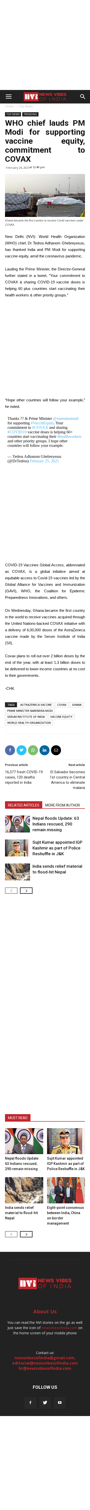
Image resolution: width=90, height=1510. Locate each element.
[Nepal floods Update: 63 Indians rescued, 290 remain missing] (17, 824)
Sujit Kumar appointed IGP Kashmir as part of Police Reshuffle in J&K (57, 848)
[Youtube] (60, 1403)
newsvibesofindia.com (59, 1327)
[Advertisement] (45, 45)
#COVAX (40, 427)
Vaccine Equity (61, 717)
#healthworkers (69, 436)
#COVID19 (17, 432)
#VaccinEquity (42, 423)
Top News (25, 106)
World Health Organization (29, 723)
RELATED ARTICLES (23, 805)
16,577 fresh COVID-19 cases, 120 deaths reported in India (24, 777)
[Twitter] (45, 1403)
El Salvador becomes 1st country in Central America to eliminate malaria (67, 780)
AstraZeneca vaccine (36, 705)
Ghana (77, 705)
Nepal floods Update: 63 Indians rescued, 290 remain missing (55, 824)
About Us (45, 1311)
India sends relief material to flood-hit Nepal (21, 1213)
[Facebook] (30, 1403)
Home (9, 106)
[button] (83, 96)
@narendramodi (65, 418)
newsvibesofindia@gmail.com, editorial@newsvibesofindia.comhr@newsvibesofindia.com (45, 1363)
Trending (30, 114)
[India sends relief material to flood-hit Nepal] (17, 872)
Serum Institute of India (26, 717)
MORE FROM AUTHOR (62, 805)
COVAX (61, 705)
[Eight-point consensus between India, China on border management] (66, 1190)
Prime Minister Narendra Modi (30, 711)
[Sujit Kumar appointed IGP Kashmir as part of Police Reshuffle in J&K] (17, 848)
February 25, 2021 (44, 461)
